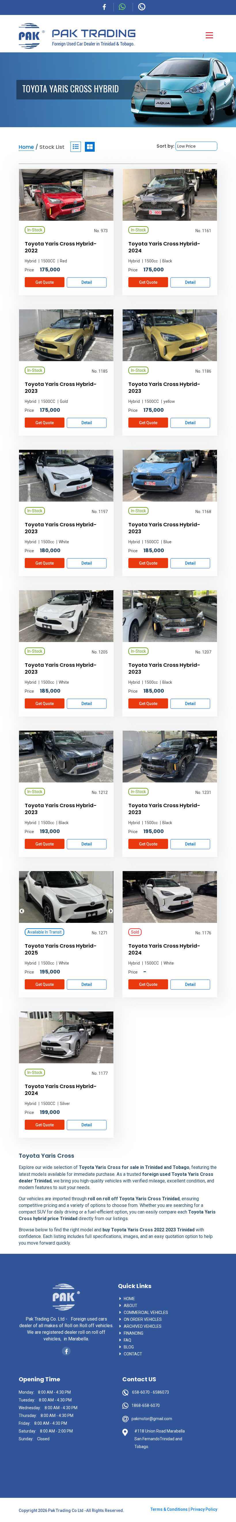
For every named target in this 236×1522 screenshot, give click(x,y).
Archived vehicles (142, 1326)
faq (127, 1340)
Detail (86, 282)
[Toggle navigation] (209, 35)
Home (129, 1298)
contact (133, 1354)
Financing (133, 1333)
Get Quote (44, 282)
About (130, 1305)
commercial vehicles (146, 1312)
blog (129, 1347)
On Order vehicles (143, 1319)
